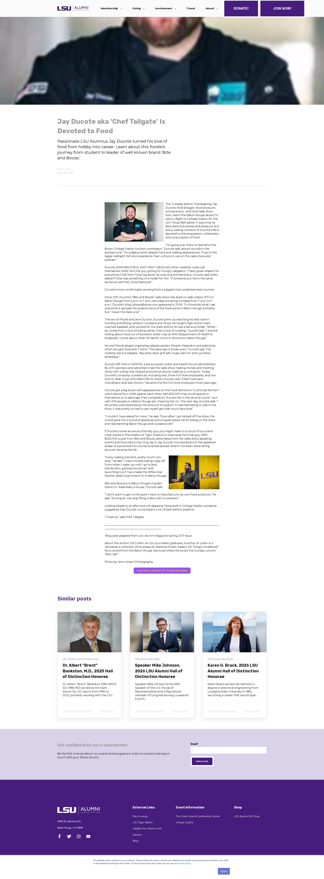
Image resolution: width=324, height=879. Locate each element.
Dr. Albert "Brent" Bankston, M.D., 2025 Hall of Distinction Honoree (88, 671)
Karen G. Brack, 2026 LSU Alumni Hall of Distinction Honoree (233, 671)
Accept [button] (224, 871)
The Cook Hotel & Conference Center (198, 816)
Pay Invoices (140, 816)
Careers (137, 834)
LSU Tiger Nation (143, 822)
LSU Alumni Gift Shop (247, 816)
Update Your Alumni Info (147, 828)
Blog (135, 840)
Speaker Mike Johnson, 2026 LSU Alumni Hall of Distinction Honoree (159, 671)
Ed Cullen (64, 169)
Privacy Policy (184, 863)
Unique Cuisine (184, 822)
